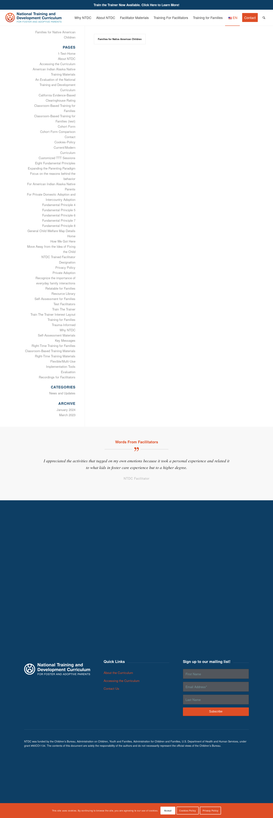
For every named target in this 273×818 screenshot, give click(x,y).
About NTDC (66, 58)
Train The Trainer (63, 309)
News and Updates (62, 393)
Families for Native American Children (120, 39)
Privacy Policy (65, 267)
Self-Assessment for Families (55, 298)
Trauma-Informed (63, 324)
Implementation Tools (60, 366)
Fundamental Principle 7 (58, 220)
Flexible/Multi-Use (62, 361)
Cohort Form (66, 126)
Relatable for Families (60, 288)
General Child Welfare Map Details (51, 230)
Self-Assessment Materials (56, 335)
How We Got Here (62, 241)
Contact (70, 136)
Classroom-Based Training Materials (50, 350)
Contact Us (111, 688)
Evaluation (68, 371)
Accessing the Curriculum (57, 63)
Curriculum (67, 152)
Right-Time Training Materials (55, 356)
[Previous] (32, 462)
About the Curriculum (118, 672)
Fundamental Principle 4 (58, 204)
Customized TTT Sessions (57, 157)
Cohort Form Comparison (57, 131)
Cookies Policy (187, 810)
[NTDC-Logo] (33, 17)
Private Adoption (64, 272)
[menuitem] (83, 17)
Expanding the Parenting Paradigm (51, 168)
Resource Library (63, 293)
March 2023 (67, 414)
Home (71, 236)
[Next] (240, 462)
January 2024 (66, 409)
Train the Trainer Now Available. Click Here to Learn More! (136, 5)
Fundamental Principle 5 (58, 210)
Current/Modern (64, 147)
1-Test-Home (66, 53)
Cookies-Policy (64, 142)
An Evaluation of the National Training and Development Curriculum (55, 84)
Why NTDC (67, 330)
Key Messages (65, 340)
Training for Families (61, 319)
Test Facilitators (64, 304)
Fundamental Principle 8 (58, 225)
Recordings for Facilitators (57, 377)
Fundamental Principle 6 (58, 215)
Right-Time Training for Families (53, 345)
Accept (168, 810)
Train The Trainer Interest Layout (52, 314)
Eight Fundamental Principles (55, 163)
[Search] (264, 17)
